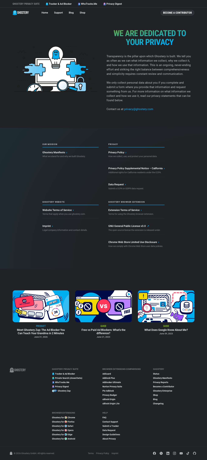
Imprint (47, 225)
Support (58, 12)
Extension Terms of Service (125, 210)
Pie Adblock (108, 391)
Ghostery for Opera (62, 430)
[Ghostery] (21, 12)
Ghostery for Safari (62, 426)
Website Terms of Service (58, 210)
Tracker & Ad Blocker (60, 3)
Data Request (117, 184)
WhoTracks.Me (89, 3)
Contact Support (110, 422)
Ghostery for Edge (62, 434)
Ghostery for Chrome (63, 417)
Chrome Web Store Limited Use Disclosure (133, 242)
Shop (82, 12)
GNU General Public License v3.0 (128, 225)
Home (45, 12)
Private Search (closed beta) (68, 378)
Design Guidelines (111, 434)
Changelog (158, 403)
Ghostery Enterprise (162, 391)
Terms (91, 453)
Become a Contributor (177, 12)
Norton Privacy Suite (112, 386)
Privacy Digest (114, 3)
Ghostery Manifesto (54, 152)
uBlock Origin (108, 399)
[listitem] (41, 315)
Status (156, 374)
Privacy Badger (109, 395)
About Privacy (109, 439)
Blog (71, 12)
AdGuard (106, 374)
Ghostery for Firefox (63, 422)
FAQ (104, 417)
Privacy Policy (117, 152)
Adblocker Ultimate (111, 382)
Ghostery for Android (63, 439)
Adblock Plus (108, 378)
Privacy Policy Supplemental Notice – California (136, 168)
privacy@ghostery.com (138, 109)
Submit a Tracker (110, 426)
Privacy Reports (160, 382)
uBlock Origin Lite (111, 403)
